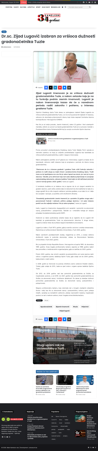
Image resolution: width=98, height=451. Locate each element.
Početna (9, 7)
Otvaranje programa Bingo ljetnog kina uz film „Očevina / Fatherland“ (63, 389)
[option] (65, 345)
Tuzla (4, 32)
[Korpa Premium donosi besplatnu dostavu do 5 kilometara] (80, 418)
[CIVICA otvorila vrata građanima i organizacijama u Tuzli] (41, 141)
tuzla (76, 307)
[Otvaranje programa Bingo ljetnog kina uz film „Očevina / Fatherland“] (64, 380)
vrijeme (53, 439)
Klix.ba (46, 300)
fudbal (66, 419)
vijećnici (85, 307)
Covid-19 (53, 419)
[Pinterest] (60, 88)
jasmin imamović (63, 307)
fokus (60, 419)
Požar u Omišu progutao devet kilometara (40, 2)
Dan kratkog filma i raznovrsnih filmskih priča (91, 434)
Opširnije (17, 433)
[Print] (69, 88)
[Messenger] (64, 88)
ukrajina (65, 436)
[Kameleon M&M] (49, 18)
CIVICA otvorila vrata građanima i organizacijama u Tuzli (68, 139)
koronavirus (54, 426)
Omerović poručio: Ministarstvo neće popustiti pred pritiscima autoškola (83, 389)
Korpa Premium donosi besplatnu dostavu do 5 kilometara (91, 421)
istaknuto (53, 423)
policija (53, 429)
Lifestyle (31, 7)
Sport (38, 7)
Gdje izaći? (46, 7)
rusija (68, 429)
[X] (51, 88)
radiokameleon (7, 47)
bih (52, 416)
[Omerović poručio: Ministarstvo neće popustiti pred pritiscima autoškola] (85, 380)
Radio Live (56, 7)
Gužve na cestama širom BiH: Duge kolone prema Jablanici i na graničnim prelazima (44, 389)
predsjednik (61, 429)
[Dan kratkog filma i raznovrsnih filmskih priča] (80, 433)
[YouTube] (7, 437)
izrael (60, 423)
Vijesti (16, 7)
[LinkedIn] (55, 88)
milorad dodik (64, 426)
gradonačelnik (46, 307)
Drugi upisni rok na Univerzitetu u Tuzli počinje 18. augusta (51, 345)
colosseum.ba (33, 447)
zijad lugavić (65, 311)
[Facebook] (46, 88)
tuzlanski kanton (55, 436)
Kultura (23, 7)
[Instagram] (9, 437)
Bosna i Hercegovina (61, 416)
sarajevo (53, 432)
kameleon (67, 423)
